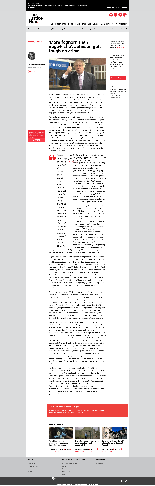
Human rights (49, 29)
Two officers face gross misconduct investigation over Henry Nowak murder (61, 443)
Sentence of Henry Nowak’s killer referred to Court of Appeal (113, 443)
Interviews (60, 23)
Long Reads (74, 23)
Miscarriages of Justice (91, 29)
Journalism (74, 29)
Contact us (31, 464)
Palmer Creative (93, 484)
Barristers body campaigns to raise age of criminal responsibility (87, 443)
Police (106, 29)
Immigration (62, 29)
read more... (121, 48)
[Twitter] (126, 481)
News (50, 23)
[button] (125, 15)
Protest (124, 29)
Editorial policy (33, 466)
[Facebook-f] (122, 481)
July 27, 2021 (73, 161)
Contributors (107, 23)
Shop (95, 23)
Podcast (86, 23)
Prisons (115, 29)
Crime (31, 41)
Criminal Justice (34, 29)
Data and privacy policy (36, 469)
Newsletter (121, 23)
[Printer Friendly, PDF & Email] (50, 400)
